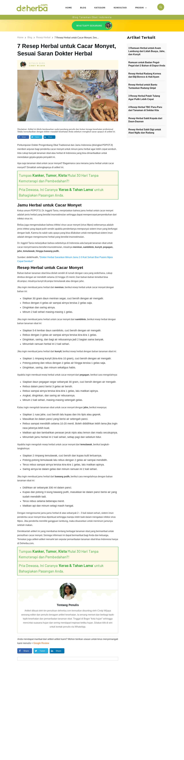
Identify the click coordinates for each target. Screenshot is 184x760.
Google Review (41, 643)
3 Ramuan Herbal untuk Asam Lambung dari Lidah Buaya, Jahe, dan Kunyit (146, 51)
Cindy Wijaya (37, 66)
